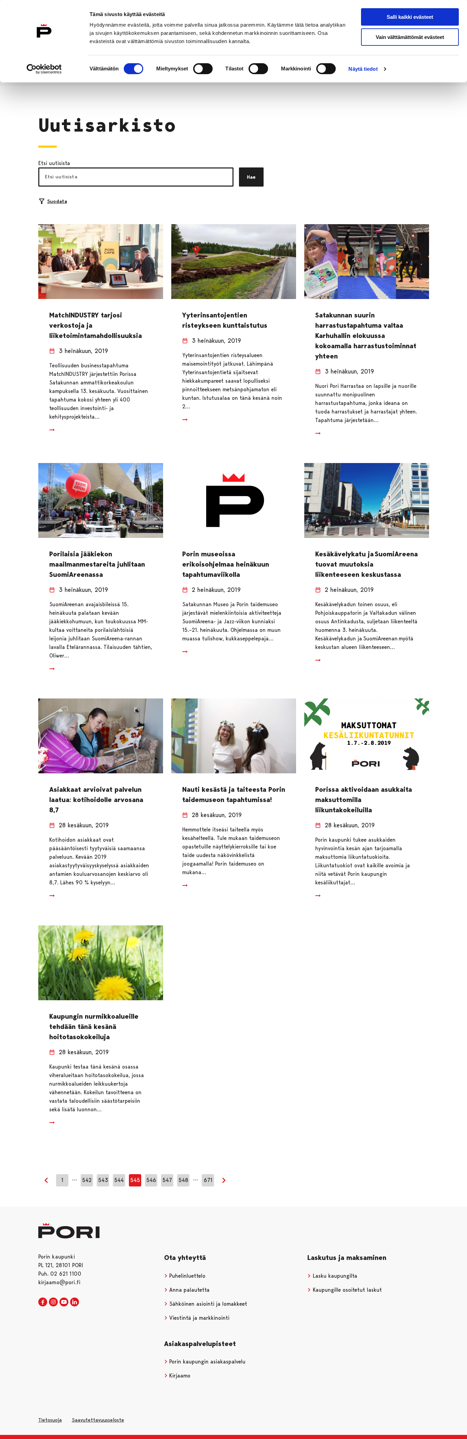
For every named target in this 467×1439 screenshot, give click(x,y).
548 (183, 1180)
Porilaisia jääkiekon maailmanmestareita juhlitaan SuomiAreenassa (97, 564)
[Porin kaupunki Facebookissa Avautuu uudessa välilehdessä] (42, 1302)
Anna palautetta (189, 1290)
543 (103, 1180)
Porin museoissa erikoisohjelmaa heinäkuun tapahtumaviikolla (225, 564)
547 (167, 1180)
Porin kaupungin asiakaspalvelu (206, 1361)
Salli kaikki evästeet (410, 17)
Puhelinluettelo (186, 1276)
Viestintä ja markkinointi (198, 1318)
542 (87, 1180)
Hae (251, 177)
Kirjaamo (179, 1375)
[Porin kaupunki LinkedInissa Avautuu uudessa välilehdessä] (74, 1302)
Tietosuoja (50, 1420)
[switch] (203, 68)
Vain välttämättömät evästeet (410, 37)
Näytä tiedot (362, 69)
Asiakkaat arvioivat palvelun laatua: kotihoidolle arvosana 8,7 (96, 799)
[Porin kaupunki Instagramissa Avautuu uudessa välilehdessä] (53, 1302)
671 (208, 1180)
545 (135, 1180)
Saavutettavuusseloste (98, 1420)
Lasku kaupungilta (334, 1276)
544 (119, 1180)
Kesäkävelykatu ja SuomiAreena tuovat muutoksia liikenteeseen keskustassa (366, 564)
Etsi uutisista (54, 163)
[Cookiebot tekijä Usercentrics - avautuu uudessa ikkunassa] (44, 69)
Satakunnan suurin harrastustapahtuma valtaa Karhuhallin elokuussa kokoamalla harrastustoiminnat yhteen (365, 335)
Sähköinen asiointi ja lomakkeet (207, 1304)
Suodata (57, 201)
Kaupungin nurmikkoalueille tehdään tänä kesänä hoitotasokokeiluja (93, 1026)
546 (151, 1180)
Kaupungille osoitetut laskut (346, 1290)
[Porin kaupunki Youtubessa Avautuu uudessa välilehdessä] (63, 1302)
